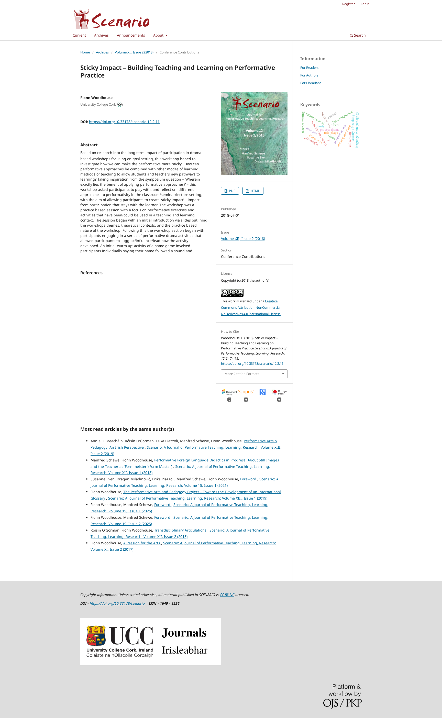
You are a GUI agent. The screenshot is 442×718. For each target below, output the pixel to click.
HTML (255, 191)
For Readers (309, 67)
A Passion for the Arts (142, 542)
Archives (101, 35)
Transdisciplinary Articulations (180, 530)
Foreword (248, 479)
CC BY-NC (227, 594)
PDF (231, 191)
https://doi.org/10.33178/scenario (117, 603)
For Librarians (310, 83)
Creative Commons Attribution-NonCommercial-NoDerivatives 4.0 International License (251, 307)
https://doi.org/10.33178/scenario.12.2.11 (124, 121)
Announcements (131, 35)
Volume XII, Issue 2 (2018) (134, 52)
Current (79, 35)
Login (365, 4)
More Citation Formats (242, 373)
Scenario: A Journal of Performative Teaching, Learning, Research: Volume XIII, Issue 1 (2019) (187, 498)
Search (359, 35)
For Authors (309, 75)
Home (85, 52)
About (158, 35)
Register (348, 4)
